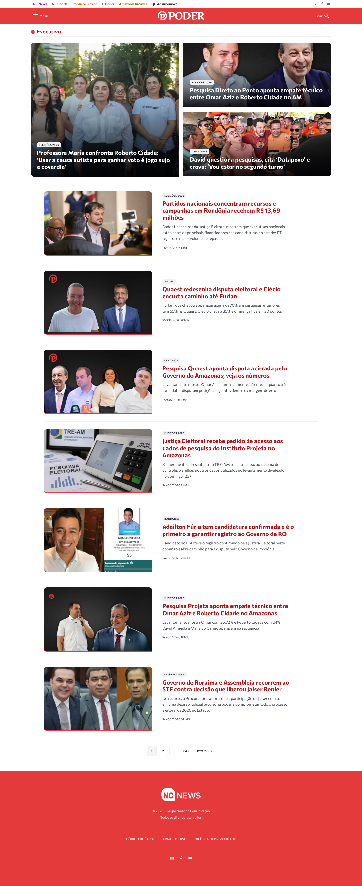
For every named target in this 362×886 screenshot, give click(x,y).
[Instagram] (315, 4)
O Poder (108, 4)
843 (186, 750)
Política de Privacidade (215, 839)
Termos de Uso (174, 839)
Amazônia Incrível (132, 4)
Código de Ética (140, 839)
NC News (40, 4)
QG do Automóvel (164, 4)
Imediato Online (84, 4)
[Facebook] (322, 4)
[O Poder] (181, 15)
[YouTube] (328, 4)
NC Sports (59, 4)
